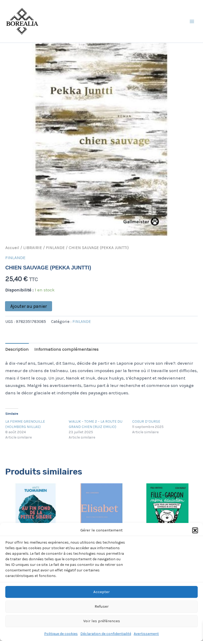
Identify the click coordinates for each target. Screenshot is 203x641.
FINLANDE (55, 247)
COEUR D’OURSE (146, 421)
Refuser (102, 606)
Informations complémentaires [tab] (66, 349)
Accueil (12, 247)
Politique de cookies (61, 633)
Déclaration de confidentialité (105, 633)
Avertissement (146, 633)
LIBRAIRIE (32, 247)
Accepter (101, 591)
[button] (195, 530)
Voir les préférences (101, 621)
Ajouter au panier (28, 306)
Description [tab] (17, 349)
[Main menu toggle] (192, 21)
